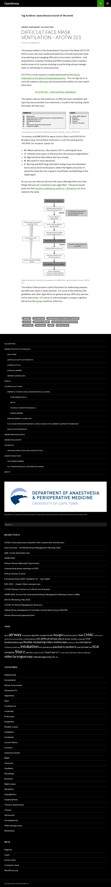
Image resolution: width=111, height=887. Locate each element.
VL (53, 657)
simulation (9, 652)
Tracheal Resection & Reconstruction (25, 450)
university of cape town (68, 652)
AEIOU (12, 402)
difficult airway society (67, 639)
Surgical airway (11, 799)
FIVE (88, 638)
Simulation (9, 789)
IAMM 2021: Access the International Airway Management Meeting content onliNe (42, 594)
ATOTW (27, 322)
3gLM (6, 635)
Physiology (9, 773)
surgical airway (38, 652)
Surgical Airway (14, 370)
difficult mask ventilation (65, 322)
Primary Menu (107, 3)
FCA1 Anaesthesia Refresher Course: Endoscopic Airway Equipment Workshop (43, 424)
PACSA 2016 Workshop (17, 429)
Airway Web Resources (14, 434)
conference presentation (13, 639)
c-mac (79, 635)
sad (90, 647)
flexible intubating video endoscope (45, 642)
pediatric (71, 646)
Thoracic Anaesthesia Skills (23, 408)
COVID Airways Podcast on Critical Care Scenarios (27, 589)
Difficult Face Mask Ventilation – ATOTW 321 (51, 34)
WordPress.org (11, 870)
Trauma (7, 810)
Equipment (9, 721)
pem (79, 647)
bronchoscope (69, 635)
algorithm (39, 318)
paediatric (59, 646)
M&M (6, 758)
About (7, 472)
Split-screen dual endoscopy (17, 553)
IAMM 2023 (9, 558)
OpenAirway (11, 3)
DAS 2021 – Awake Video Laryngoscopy (22, 584)
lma (40, 647)
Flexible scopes (11, 727)
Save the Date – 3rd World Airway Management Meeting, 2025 (32, 547)
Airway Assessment (30, 27)
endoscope (81, 639)
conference (98, 635)
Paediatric (8, 768)
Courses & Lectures (13, 386)
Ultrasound (9, 815)
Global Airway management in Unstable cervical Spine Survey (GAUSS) (35, 610)
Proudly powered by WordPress (16, 883)
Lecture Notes (10, 742)
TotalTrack (49, 652)
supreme (29, 652)
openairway (47, 647)
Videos (7, 381)
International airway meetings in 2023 (21, 568)
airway (27, 318)
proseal (85, 647)
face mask (28, 325)
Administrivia (10, 675)
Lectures (8, 747)
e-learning (8, 711)
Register (8, 849)
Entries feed (9, 860)
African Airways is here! (15, 573)
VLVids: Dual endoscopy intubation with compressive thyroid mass (34, 542)
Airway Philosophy (13, 440)
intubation (29, 646)
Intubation (9, 737)
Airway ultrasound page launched (19, 615)
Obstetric (8, 763)
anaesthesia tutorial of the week (63, 318)
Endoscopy (9, 716)
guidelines (71, 642)
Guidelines (9, 732)
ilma (77, 642)
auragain (43, 635)
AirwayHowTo (10, 690)
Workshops (9, 830)
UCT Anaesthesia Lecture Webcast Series (25, 466)
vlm (57, 657)
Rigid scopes (10, 784)
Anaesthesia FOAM (12, 456)
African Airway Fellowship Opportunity (21, 563)
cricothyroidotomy (29, 639)
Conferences (10, 706)
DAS (38, 638)
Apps (6, 701)
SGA (95, 647)
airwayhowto (26, 635)
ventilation (62, 325)
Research (8, 778)
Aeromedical (10, 680)
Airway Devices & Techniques (17, 349)
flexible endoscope (13, 642)
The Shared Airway (15, 461)
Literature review (12, 752)
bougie (58, 635)
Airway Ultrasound (16, 376)
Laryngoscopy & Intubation (20, 360)
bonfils (50, 635)
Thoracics (9, 445)
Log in (7, 855)
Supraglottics (14, 365)
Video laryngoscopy (13, 825)
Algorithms (47, 27)
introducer (85, 642)
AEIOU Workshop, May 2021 (17, 599)
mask (51, 325)
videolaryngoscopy (42, 657)
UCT (58, 652)
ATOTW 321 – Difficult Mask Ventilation (55, 91)
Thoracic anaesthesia (14, 804)
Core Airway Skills (18, 397)
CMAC (89, 635)
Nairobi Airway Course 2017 (19, 418)
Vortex (39, 301)
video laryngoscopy (18, 656)
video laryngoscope (83, 652)
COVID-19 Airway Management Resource (23, 605)
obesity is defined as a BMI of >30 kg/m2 (55, 188)
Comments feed (11, 865)
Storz (20, 651)
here (46, 81)
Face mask (11, 354)
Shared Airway (16, 413)
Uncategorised (11, 820)
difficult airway (41, 322)
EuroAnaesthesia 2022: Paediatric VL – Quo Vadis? (27, 579)
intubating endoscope (12, 647)
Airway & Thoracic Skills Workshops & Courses (28, 392)
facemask (40, 325)
